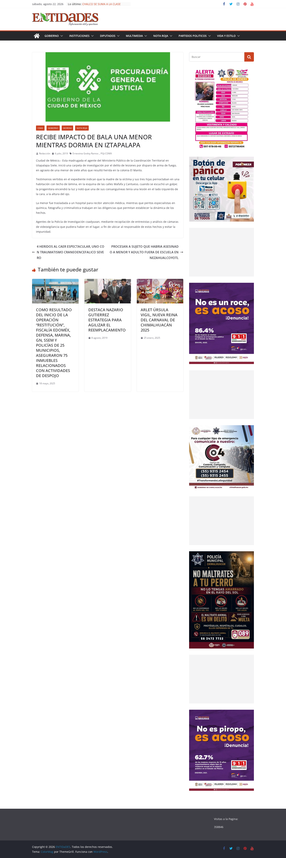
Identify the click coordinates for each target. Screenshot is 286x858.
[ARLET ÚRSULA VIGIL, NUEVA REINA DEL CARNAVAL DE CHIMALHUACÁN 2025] (160, 281)
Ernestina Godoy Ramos (85, 153)
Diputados (107, 36)
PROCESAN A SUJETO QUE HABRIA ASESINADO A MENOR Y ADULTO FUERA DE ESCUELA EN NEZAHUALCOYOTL (144, 252)
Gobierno (52, 36)
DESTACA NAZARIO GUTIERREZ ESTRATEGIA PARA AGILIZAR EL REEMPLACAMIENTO (107, 320)
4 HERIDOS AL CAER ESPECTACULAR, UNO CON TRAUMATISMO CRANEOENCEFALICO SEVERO (70, 252)
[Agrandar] (249, 73)
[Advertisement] (221, 252)
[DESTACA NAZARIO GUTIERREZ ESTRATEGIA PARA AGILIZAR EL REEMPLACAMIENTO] (107, 281)
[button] (61, 36)
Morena (67, 128)
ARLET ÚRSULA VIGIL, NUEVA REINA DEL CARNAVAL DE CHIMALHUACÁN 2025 (159, 320)
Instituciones (79, 36)
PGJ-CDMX (106, 153)
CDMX (40, 128)
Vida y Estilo (226, 36)
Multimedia (134, 36)
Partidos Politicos (193, 36)
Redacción (44, 153)
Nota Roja (160, 36)
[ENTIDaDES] (36, 36)
